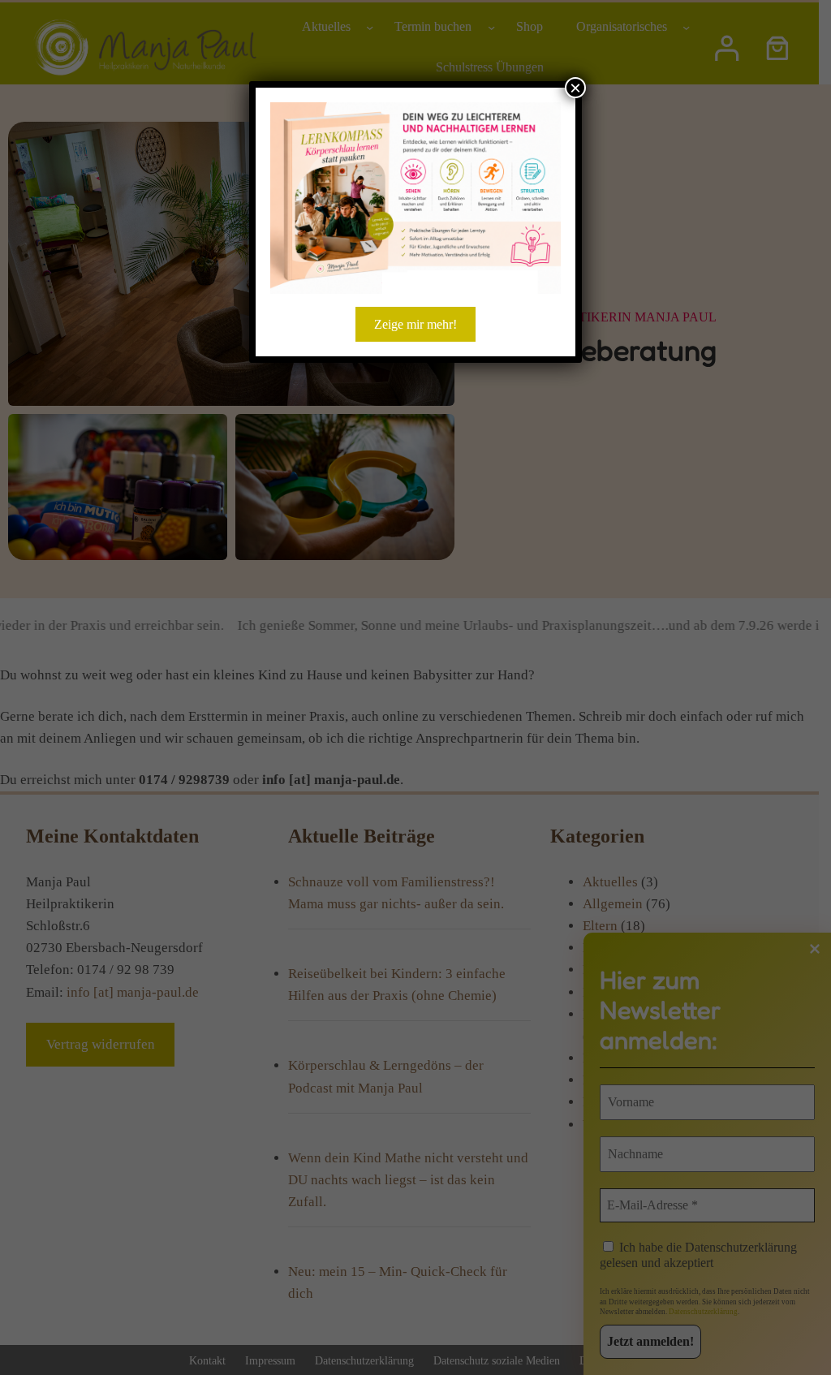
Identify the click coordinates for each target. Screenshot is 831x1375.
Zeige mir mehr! (415, 324)
